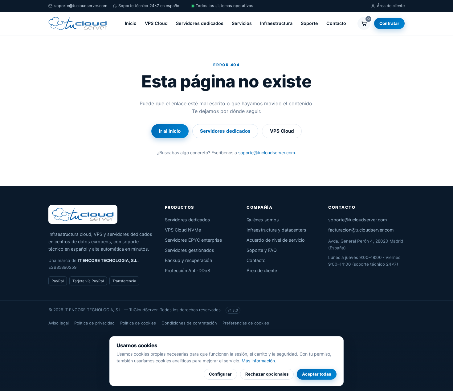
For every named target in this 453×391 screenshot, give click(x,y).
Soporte (309, 23)
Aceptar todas (316, 374)
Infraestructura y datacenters (276, 229)
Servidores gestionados (189, 250)
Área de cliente (391, 5)
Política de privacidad (94, 322)
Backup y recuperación (188, 260)
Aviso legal (58, 322)
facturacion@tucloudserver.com (361, 229)
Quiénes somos (263, 219)
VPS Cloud (156, 23)
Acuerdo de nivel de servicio (276, 240)
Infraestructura (276, 23)
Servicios (242, 23)
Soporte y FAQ (262, 250)
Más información (258, 360)
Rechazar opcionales (267, 374)
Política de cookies (138, 322)
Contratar (389, 23)
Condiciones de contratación (189, 322)
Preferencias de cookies (245, 322)
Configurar (220, 374)
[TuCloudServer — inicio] (77, 23)
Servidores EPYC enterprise (193, 240)
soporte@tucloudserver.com (80, 5)
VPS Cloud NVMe (183, 229)
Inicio (131, 23)
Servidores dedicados (199, 23)
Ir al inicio (170, 131)
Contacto (336, 23)
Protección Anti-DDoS (187, 270)
